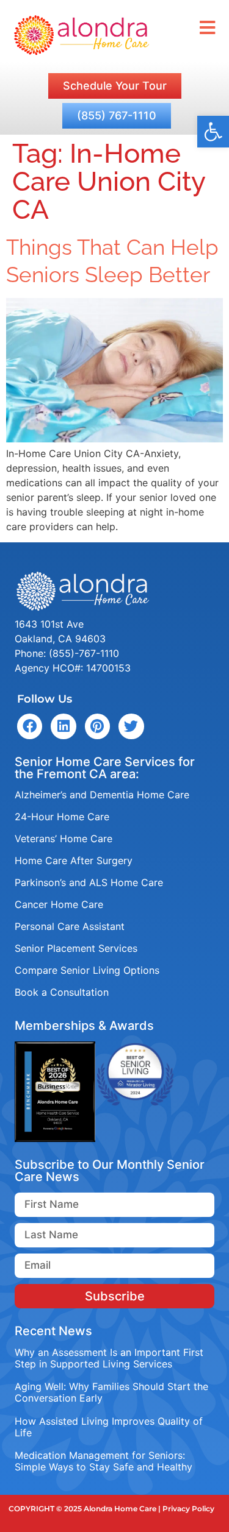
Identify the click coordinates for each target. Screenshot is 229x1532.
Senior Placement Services (76, 948)
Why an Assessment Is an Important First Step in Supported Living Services (109, 1358)
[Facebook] (29, 726)
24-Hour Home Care (62, 816)
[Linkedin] (63, 726)
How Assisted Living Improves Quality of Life (109, 1427)
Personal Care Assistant (70, 926)
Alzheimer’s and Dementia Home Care (102, 795)
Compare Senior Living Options (87, 970)
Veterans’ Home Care (63, 838)
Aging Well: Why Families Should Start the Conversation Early (111, 1392)
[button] (213, 131)
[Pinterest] (97, 726)
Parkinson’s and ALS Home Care (89, 882)
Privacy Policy (188, 1508)
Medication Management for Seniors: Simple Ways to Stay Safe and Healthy (103, 1461)
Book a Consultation (62, 992)
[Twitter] (131, 726)
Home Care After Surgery (74, 860)
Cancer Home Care (59, 904)
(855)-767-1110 (84, 653)
